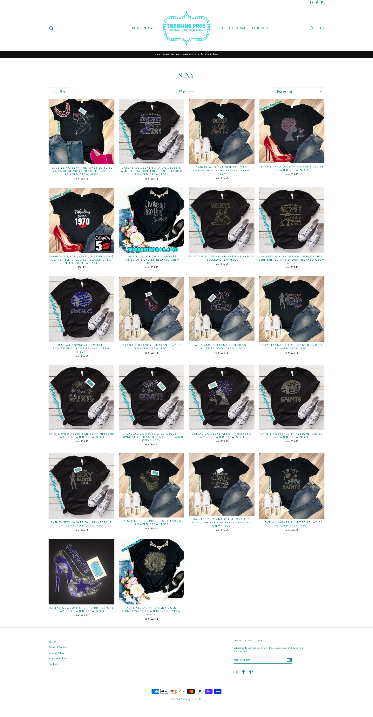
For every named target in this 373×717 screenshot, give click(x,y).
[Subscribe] (289, 660)
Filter (62, 91)
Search (52, 641)
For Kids (260, 28)
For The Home (232, 28)
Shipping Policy (57, 658)
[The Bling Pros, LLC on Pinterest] (251, 672)
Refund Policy (56, 653)
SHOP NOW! (143, 28)
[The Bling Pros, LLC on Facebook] (243, 672)
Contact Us (55, 664)
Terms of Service (58, 647)
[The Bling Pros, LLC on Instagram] (236, 672)
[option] (186, 54)
